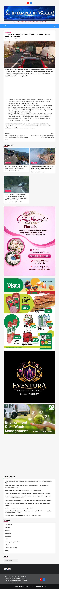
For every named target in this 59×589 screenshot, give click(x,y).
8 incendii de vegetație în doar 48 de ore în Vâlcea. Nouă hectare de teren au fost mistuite (42, 168)
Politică (7, 544)
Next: (42, 135)
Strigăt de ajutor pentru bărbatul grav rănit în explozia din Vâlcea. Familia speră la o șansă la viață (28, 482)
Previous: (16, 136)
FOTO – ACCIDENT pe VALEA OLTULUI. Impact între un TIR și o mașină (23, 490)
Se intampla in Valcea (10, 38)
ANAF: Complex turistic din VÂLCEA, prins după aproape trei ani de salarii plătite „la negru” (28, 500)
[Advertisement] (29, 88)
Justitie (7, 539)
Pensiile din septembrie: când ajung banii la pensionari (19, 508)
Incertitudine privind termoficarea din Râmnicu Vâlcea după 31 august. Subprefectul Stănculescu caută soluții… (26, 486)
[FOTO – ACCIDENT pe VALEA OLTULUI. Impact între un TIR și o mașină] (16, 156)
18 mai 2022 (18, 38)
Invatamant (8, 536)
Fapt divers (7, 32)
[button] (5, 26)
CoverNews (35, 586)
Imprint (6, 550)
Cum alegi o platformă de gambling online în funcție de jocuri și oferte (23, 515)
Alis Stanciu (34, 171)
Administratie (8, 524)
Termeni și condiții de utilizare (12, 542)
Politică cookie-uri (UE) (11, 547)
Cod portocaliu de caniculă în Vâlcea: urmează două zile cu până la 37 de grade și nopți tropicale (27, 504)
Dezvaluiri (7, 527)
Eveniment (7, 530)
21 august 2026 (19, 170)
